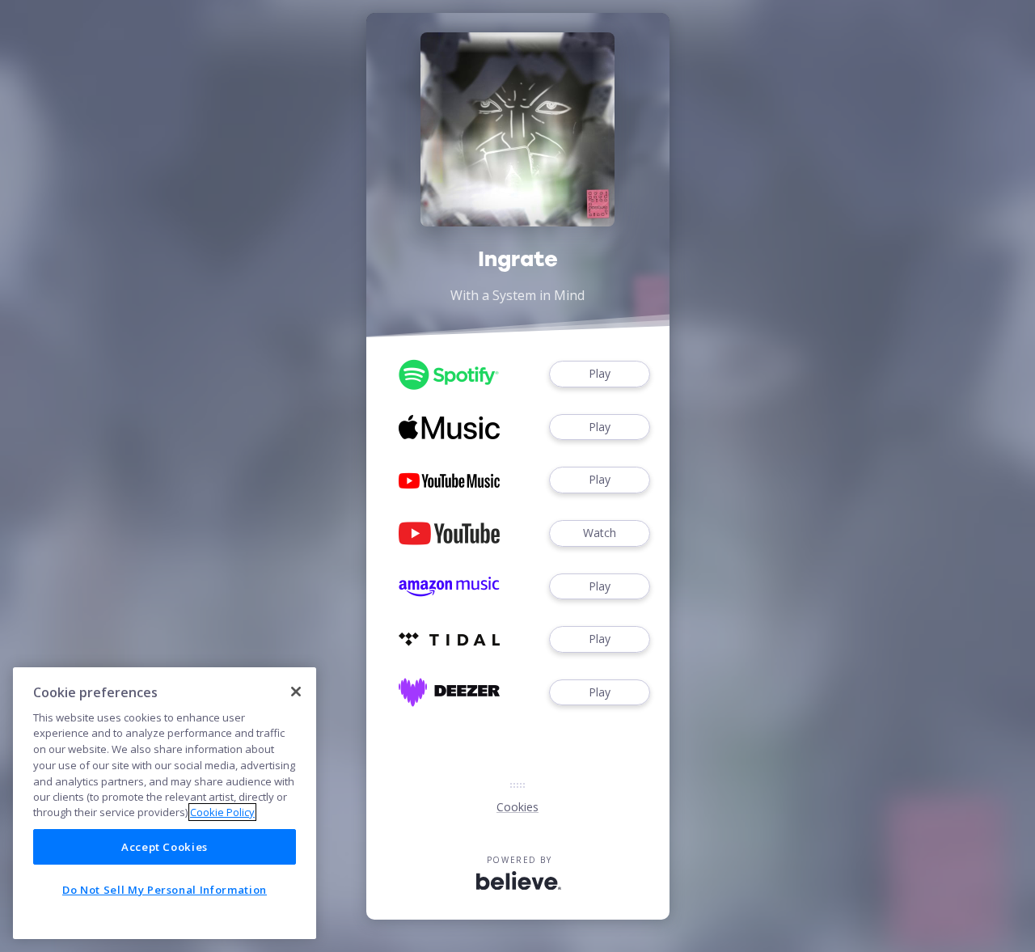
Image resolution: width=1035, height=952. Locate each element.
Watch (599, 532)
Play (599, 373)
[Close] (296, 691)
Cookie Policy (222, 812)
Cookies (517, 806)
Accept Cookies (164, 847)
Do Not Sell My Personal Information (164, 889)
